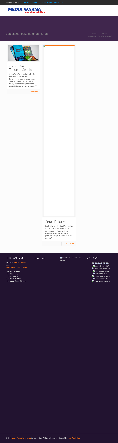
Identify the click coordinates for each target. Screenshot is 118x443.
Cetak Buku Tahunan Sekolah (21, 68)
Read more (34, 92)
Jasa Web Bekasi (74, 438)
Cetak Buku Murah (58, 221)
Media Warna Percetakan (21, 438)
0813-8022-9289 (30, 3)
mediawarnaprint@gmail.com (52, 3)
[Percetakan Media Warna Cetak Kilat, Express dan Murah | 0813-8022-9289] (26, 10)
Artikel (104, 34)
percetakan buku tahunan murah (100, 36)
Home (94, 34)
